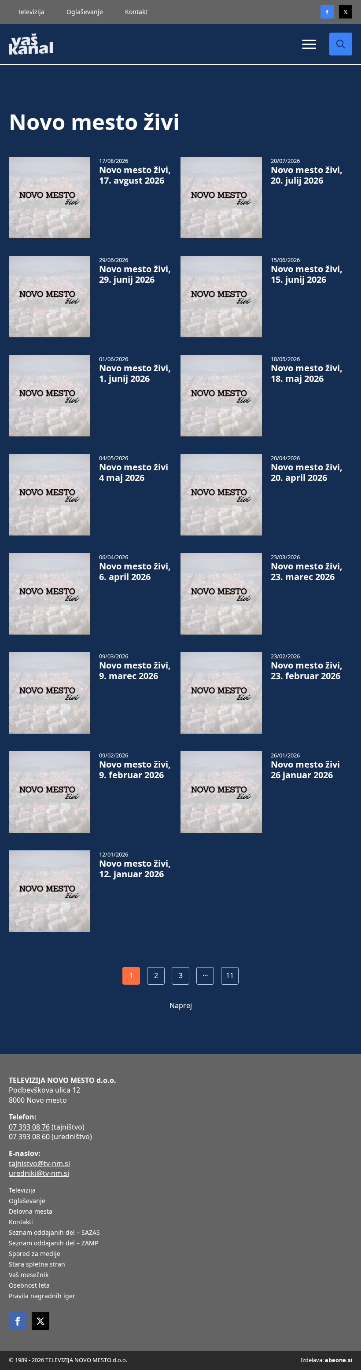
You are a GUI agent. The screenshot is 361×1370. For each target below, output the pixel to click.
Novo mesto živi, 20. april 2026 (307, 472)
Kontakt (136, 11)
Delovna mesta (30, 1211)
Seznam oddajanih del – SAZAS (54, 1233)
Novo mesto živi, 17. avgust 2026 (135, 175)
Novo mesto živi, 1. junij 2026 (135, 373)
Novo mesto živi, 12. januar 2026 (135, 868)
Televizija (31, 11)
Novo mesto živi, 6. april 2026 (135, 571)
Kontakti (21, 1222)
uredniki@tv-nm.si (39, 1173)
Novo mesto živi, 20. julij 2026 (307, 175)
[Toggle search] (340, 44)
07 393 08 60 (29, 1136)
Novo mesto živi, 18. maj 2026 (307, 373)
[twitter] (345, 11)
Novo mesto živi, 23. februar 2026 (307, 670)
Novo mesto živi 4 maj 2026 (133, 472)
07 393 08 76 (29, 1127)
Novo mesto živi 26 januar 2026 (305, 769)
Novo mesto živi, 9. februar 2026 (135, 769)
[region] (114, 1300)
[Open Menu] (309, 44)
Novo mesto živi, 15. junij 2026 (307, 274)
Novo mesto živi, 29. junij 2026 (135, 274)
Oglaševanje (84, 11)
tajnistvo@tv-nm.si (39, 1163)
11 (230, 975)
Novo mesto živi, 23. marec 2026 (307, 571)
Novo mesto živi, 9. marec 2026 (135, 670)
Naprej (180, 1005)
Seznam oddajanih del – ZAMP (53, 1243)
